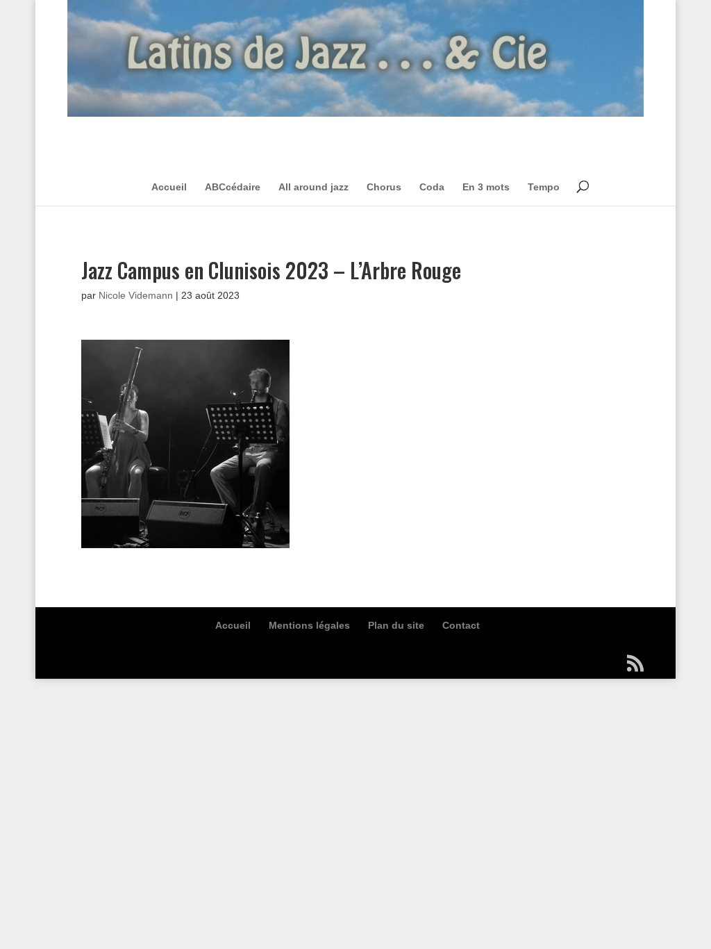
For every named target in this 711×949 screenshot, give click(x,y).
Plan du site (396, 625)
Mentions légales (309, 625)
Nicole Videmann (136, 295)
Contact (461, 625)
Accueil (169, 186)
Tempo (544, 186)
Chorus (384, 186)
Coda (431, 186)
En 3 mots (486, 186)
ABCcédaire (232, 186)
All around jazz (313, 186)
